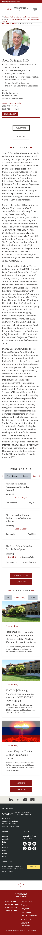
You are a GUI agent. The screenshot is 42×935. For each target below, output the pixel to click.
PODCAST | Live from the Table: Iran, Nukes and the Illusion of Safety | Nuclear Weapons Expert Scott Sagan (21, 628)
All (8, 597)
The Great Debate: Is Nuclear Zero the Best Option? (21, 554)
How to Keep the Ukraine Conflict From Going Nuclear (21, 748)
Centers (5, 848)
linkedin (11, 800)
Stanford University (10, 1)
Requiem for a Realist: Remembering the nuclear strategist (21, 494)
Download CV (10, 114)
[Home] (16, 9)
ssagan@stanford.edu (11, 103)
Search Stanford (11, 907)
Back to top (21, 582)
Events (4, 853)
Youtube (34, 844)
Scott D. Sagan (21, 497)
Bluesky (29, 844)
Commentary (19, 597)
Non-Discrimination (29, 915)
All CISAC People (9, 23)
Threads (34, 848)
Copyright (25, 908)
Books (25, 476)
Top (24, 885)
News (33, 597)
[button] (39, 476)
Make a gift (33, 867)
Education (5, 839)
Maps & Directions (11, 904)
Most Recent (12, 476)
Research (5, 836)
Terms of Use (26, 901)
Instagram (25, 848)
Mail (25, 844)
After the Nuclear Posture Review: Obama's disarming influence (21, 525)
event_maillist (32, 800)
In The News (21, 137)
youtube (25, 800)
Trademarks (26, 912)
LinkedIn (29, 848)
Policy (4, 842)
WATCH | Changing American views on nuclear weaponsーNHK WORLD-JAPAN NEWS (21, 688)
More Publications (21, 575)
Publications (21, 128)
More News (21, 783)
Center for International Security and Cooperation (22, 17)
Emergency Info (11, 910)
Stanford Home (11, 901)
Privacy (24, 905)
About (4, 856)
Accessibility (26, 919)
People (4, 845)
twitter (18, 800)
